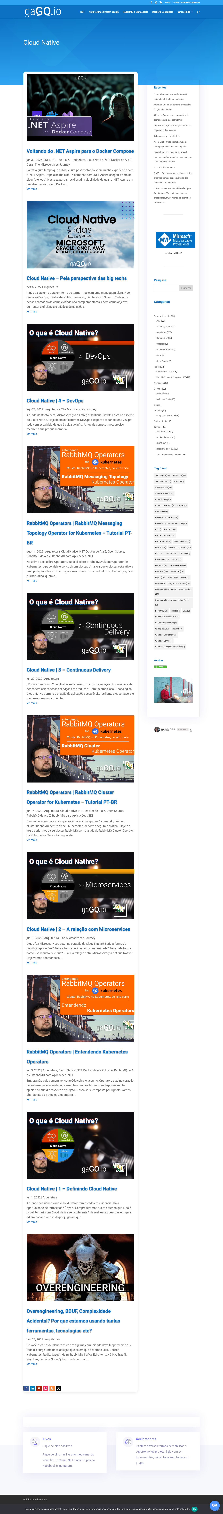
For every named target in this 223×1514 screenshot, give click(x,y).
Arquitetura (78, 160)
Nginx (160, 577)
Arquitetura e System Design (104, 12)
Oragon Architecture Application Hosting (173, 591)
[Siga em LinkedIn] (32, 1388)
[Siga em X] (58, 1388)
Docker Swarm (163, 541)
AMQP (179, 481)
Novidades (159, 383)
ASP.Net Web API (164, 493)
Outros (157, 405)
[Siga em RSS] (52, 1388)
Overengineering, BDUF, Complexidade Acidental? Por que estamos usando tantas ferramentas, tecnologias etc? (73, 1320)
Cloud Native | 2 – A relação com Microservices (78, 929)
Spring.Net (162, 629)
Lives (47, 1439)
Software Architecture (166, 617)
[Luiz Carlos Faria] (160, 667)
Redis (175, 611)
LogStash (161, 565)
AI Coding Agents (164, 326)
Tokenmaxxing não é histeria (167, 136)
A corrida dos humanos (164, 167)
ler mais (32, 189)
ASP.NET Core (163, 487)
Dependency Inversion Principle (171, 523)
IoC (158, 553)
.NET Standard (163, 481)
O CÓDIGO (161, 443)
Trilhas (157, 427)
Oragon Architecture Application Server (172, 602)
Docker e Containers (162, 12)
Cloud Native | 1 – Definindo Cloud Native (72, 1188)
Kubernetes (162, 559)
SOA (186, 611)
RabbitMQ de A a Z (39, 556)
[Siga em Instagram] (45, 1388)
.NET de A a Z (60, 160)
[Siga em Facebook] (26, 1388)
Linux (176, 559)
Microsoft (161, 571)
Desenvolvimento (162, 316)
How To (160, 547)
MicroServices (178, 565)
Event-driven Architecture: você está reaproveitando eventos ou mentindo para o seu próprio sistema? (173, 157)
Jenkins (170, 553)
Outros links (183, 12)
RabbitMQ (161, 611)
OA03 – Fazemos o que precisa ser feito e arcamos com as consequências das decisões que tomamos (173, 178)
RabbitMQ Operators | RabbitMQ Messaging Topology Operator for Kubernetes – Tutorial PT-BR (79, 533)
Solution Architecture (166, 623)
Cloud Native (163, 499)
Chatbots (160, 344)
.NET (82, 12)
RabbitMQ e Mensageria (135, 12)
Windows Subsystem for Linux (170, 647)
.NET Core (179, 475)
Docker (169, 529)
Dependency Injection (166, 517)
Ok (194, 1509)
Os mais (158, 389)
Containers (161, 511)
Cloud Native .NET (98, 160)
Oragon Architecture (165, 415)
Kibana (184, 553)
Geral (30, 164)
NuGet (185, 577)
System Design (161, 421)
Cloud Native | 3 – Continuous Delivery (69, 670)
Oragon (160, 583)
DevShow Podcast (164, 349)
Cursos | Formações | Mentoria (186, 3)
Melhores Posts (163, 399)
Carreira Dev (162, 338)
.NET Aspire (162, 475)
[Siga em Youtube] (39, 1388)
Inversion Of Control (180, 547)
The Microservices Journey (52, 164)
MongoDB (177, 571)
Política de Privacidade (35, 1499)
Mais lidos (161, 393)
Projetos (158, 410)
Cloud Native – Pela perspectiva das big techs (77, 278)
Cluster (182, 505)
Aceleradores (146, 1439)
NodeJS (173, 577)
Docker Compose (164, 535)
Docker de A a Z (121, 160)
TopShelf (177, 629)
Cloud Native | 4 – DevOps (55, 400)
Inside (109, 1070)
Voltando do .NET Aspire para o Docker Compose (80, 151)
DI (158, 529)
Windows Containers (165, 635)
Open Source (116, 551)
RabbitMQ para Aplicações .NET (72, 556)
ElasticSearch (182, 541)
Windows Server (163, 641)
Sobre (167, 3)
